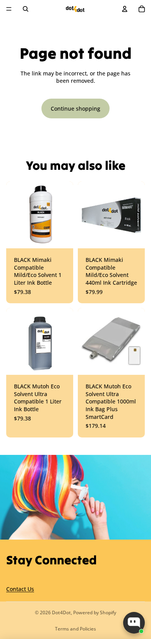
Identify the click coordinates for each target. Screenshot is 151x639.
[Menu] (9, 9)
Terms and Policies (75, 628)
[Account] (124, 8)
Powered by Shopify (94, 612)
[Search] (25, 8)
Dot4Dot (61, 612)
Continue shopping (75, 108)
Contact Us (20, 589)
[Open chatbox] (134, 623)
